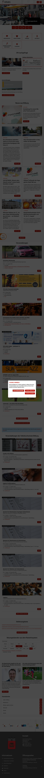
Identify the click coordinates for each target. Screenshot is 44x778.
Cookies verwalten (30, 390)
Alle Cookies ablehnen (18, 390)
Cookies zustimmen (30, 393)
